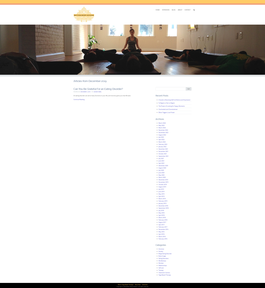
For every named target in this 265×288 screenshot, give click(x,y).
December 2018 (163, 206)
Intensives (165, 10)
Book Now (138, 284)
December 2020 (163, 166)
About (180, 10)
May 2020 (161, 175)
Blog (173, 10)
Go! (188, 89)
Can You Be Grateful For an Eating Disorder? (98, 88)
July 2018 (161, 210)
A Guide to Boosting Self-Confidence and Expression (174, 100)
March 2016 (162, 236)
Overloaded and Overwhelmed (167, 109)
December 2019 (163, 180)
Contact (187, 10)
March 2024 (162, 123)
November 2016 (163, 229)
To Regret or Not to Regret (166, 103)
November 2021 (163, 151)
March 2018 (162, 217)
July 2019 (161, 189)
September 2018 (163, 208)
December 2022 (163, 130)
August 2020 (162, 168)
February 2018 (162, 220)
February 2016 (162, 239)
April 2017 (161, 225)
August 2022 (162, 135)
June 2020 (161, 173)
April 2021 (161, 163)
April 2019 (161, 196)
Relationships (162, 265)
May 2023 (161, 125)
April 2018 (161, 215)
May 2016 (161, 232)
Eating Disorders (163, 258)
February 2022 (162, 144)
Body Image (162, 256)
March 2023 (162, 128)
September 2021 (163, 156)
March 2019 (162, 199)
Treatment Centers (164, 273)
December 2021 (163, 149)
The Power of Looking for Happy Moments (171, 106)
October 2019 (162, 184)
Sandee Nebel (98, 92)
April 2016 (161, 234)
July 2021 (161, 158)
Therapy (161, 270)
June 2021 (161, 161)
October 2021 (162, 154)
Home (158, 10)
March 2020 (162, 177)
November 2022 (163, 132)
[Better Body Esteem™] (83, 14)
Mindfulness (162, 261)
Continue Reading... (79, 99)
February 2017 (162, 227)
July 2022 (161, 137)
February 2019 (162, 201)
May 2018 (161, 213)
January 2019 (162, 203)
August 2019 (162, 187)
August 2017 (162, 222)
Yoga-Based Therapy (164, 275)
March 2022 (162, 142)
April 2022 (161, 139)
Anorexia (161, 249)
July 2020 (161, 170)
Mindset (161, 263)
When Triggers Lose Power (166, 112)
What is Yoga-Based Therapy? (126, 284)
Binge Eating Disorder (165, 254)
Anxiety (160, 251)
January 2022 (162, 147)
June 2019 (161, 191)
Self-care (161, 268)
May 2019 (161, 194)
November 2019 (163, 182)
